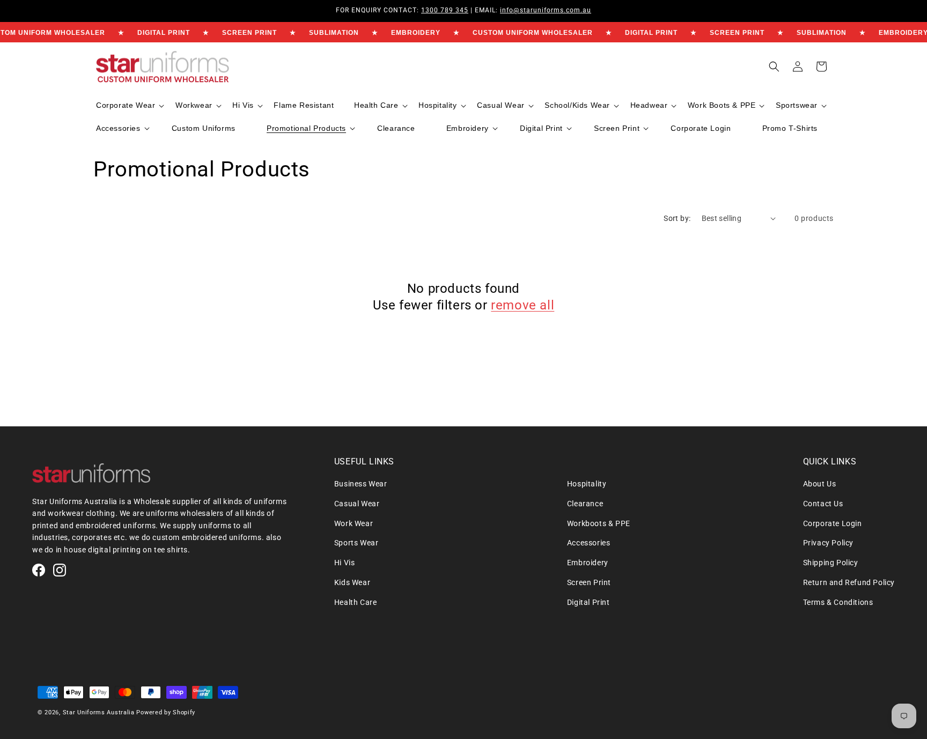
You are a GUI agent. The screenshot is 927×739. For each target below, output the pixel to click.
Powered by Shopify (165, 712)
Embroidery (587, 562)
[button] (129, 105)
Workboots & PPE (598, 523)
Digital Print (588, 602)
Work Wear (353, 523)
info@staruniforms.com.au (545, 10)
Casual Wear (357, 503)
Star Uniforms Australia (99, 712)
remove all (522, 305)
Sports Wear (356, 542)
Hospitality (587, 483)
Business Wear (360, 483)
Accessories (588, 542)
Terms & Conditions (838, 602)
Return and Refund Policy (849, 582)
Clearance (585, 503)
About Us (819, 483)
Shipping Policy (830, 562)
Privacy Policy (828, 542)
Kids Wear (352, 582)
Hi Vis (344, 562)
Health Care (355, 602)
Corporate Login (832, 523)
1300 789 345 (444, 10)
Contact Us (823, 503)
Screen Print (589, 582)
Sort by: (677, 218)
